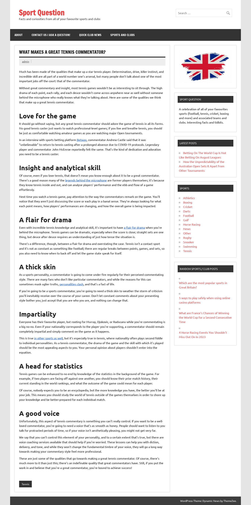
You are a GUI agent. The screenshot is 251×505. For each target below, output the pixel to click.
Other (187, 233)
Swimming (190, 246)
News (187, 229)
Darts (186, 211)
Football (188, 215)
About (19, 35)
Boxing (187, 202)
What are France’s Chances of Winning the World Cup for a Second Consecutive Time (205, 317)
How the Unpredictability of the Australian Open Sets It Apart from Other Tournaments (201, 166)
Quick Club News (90, 35)
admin (25, 61)
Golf (186, 220)
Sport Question (42, 12)
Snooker (188, 242)
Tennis (25, 484)
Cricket (187, 206)
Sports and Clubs (122, 35)
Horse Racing (191, 224)
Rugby (187, 237)
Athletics (189, 198)
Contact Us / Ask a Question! (51, 35)
